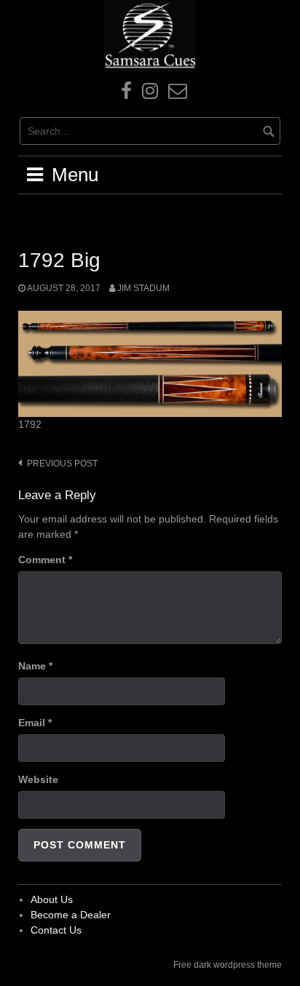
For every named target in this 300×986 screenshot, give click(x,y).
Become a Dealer (71, 915)
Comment (45, 559)
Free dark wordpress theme (227, 965)
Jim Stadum (143, 288)
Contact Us (56, 930)
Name (35, 666)
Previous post (62, 463)
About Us (52, 899)
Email (35, 722)
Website (38, 779)
